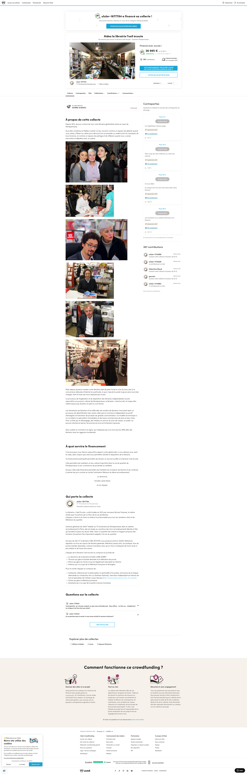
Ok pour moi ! (36, 764)
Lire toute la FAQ (102, 625)
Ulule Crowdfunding (87, 736)
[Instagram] (123, 771)
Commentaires (128, 93)
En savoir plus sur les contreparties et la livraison (158, 237)
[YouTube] (131, 771)
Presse (157, 748)
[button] (4, 771)
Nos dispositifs (135, 748)
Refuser (8, 764)
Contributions (113, 93)
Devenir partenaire (137, 742)
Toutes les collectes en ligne (158, 75)
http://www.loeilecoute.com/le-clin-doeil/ (119, 578)
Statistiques (83, 753)
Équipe (157, 745)
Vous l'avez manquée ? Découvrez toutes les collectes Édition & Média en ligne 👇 (158, 68)
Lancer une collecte (14, 3)
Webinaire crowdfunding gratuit (90, 745)
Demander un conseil (112, 745)
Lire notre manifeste (158, 762)
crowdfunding (70, 695)
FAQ (89, 93)
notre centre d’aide (138, 719)
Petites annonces (111, 751)
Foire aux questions (86, 748)
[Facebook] (115, 771)
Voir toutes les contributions (151, 291)
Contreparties (81, 93)
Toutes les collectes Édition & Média (123, 26)
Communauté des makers (115, 736)
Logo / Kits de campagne (88, 751)
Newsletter (158, 751)
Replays (108, 753)
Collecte (70, 93)
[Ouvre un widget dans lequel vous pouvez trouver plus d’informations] (240, 770)
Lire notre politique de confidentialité (14, 758)
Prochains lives (110, 739)
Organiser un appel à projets (140, 745)
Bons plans (109, 742)
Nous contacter (160, 742)
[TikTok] (119, 771)
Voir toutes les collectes (87, 742)
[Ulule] (94, 770)
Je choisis (22, 764)
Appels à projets (136, 739)
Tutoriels (108, 748)
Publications (99, 93)
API (132, 751)
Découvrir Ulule (159, 739)
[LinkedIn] (127, 771)
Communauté (26, 3)
